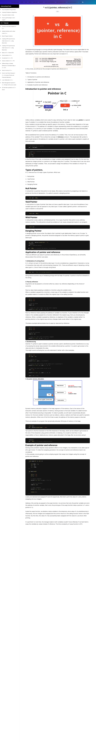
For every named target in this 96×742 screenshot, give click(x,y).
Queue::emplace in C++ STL (8, 60)
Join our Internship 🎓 (72, 2)
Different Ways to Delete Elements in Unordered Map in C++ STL (9, 65)
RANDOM (41, 2)
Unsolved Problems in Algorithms (9, 12)
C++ (57, 11)
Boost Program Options (7, 36)
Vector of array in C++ (7, 70)
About (30, 2)
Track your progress (50, 2)
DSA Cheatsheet (15, 2)
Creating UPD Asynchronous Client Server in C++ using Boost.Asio (8, 41)
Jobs (26, 2)
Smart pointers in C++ (7, 55)
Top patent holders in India (8, 15)
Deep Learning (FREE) (61, 2)
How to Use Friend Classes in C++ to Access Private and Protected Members (8, 75)
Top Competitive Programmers (9, 9)
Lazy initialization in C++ (7, 80)
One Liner (35, 2)
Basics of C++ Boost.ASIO (8, 52)
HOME (22, 2)
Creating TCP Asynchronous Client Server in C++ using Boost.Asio (8, 47)
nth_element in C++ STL (7, 58)
